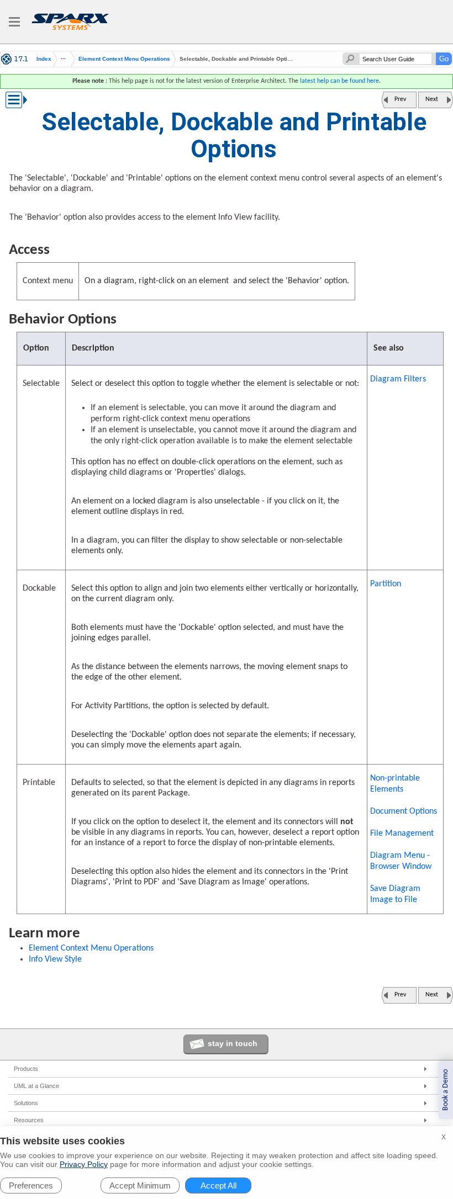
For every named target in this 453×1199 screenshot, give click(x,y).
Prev (400, 99)
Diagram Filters (398, 379)
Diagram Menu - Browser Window (400, 861)
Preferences (31, 1185)
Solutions (26, 1103)
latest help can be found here (339, 81)
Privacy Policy (84, 1164)
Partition (385, 584)
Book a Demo (445, 1090)
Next (431, 99)
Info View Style (55, 959)
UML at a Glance (36, 1086)
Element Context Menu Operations (124, 59)
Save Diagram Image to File (395, 894)
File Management (402, 833)
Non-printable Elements (395, 784)
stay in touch (232, 1043)
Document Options (403, 811)
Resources (29, 1120)
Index (43, 59)
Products (26, 1068)
